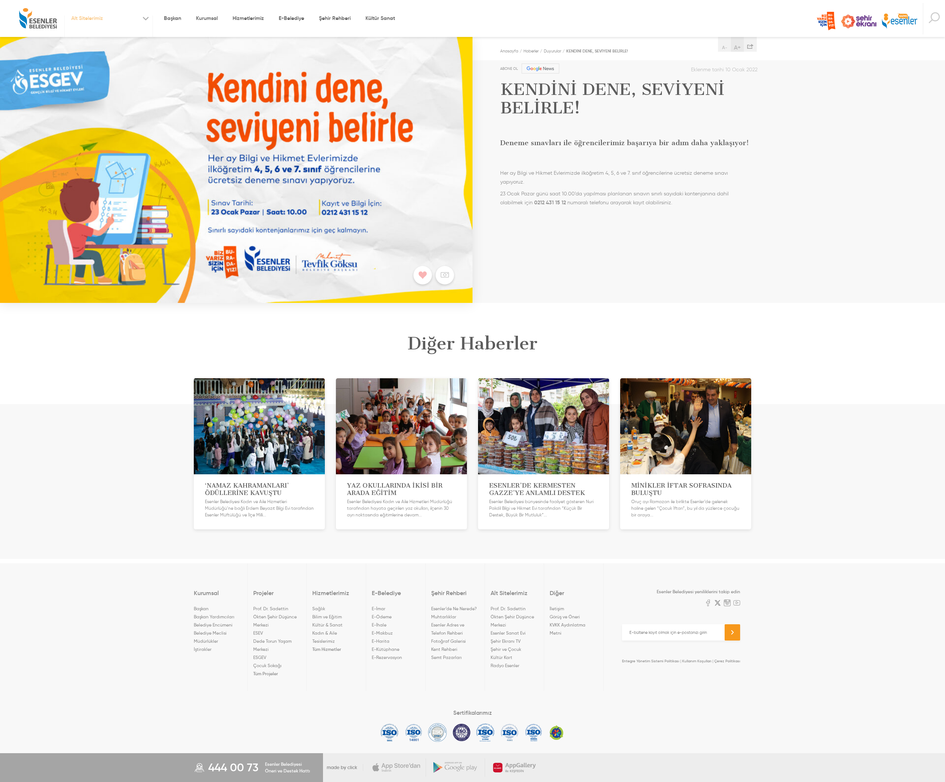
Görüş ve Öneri (565, 616)
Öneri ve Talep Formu (826, 21)
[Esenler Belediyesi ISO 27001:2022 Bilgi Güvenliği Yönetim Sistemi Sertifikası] (437, 732)
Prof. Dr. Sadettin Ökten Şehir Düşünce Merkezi (275, 617)
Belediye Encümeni (213, 625)
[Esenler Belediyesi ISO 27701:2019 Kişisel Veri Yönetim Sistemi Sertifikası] (461, 732)
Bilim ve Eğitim (327, 616)
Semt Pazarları (446, 657)
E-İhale (379, 625)
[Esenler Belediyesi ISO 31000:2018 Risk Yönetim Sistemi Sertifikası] (485, 732)
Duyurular (552, 51)
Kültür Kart (501, 657)
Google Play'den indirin (455, 767)
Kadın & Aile (324, 633)
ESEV (258, 633)
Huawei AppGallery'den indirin (514, 767)
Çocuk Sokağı (267, 665)
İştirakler (203, 649)
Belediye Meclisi (210, 633)
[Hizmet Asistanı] (934, 18)
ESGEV (259, 657)
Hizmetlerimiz (248, 18)
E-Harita (380, 641)
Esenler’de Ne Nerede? (454, 608)
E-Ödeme (382, 616)
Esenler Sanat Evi (508, 633)
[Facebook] (708, 604)
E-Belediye (291, 18)
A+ (737, 47)
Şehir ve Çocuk (506, 649)
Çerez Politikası (727, 661)
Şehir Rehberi (335, 18)
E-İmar (378, 608)
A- (724, 47)
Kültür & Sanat (327, 625)
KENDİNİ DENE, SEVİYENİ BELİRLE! (597, 51)
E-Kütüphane (385, 649)
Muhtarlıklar (443, 616)
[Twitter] (717, 604)
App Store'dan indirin (396, 767)
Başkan (172, 18)
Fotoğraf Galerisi (448, 641)
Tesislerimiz (323, 641)
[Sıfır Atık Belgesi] (556, 732)
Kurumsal (207, 18)
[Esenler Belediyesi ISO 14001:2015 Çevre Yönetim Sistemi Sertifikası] (413, 732)
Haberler (531, 51)
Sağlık (318, 608)
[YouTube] (736, 604)
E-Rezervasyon (387, 657)
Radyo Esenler (899, 21)
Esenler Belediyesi (38, 18)
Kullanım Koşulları (696, 661)
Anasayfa (509, 51)
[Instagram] (727, 604)
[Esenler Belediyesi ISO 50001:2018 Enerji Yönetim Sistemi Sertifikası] (533, 732)
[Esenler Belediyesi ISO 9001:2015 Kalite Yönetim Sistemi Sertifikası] (389, 732)
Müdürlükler (206, 641)
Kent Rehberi (444, 649)
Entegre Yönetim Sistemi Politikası (650, 661)
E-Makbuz (382, 633)
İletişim (557, 608)
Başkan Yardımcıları (214, 616)
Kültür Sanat (380, 18)
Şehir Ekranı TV (858, 21)
